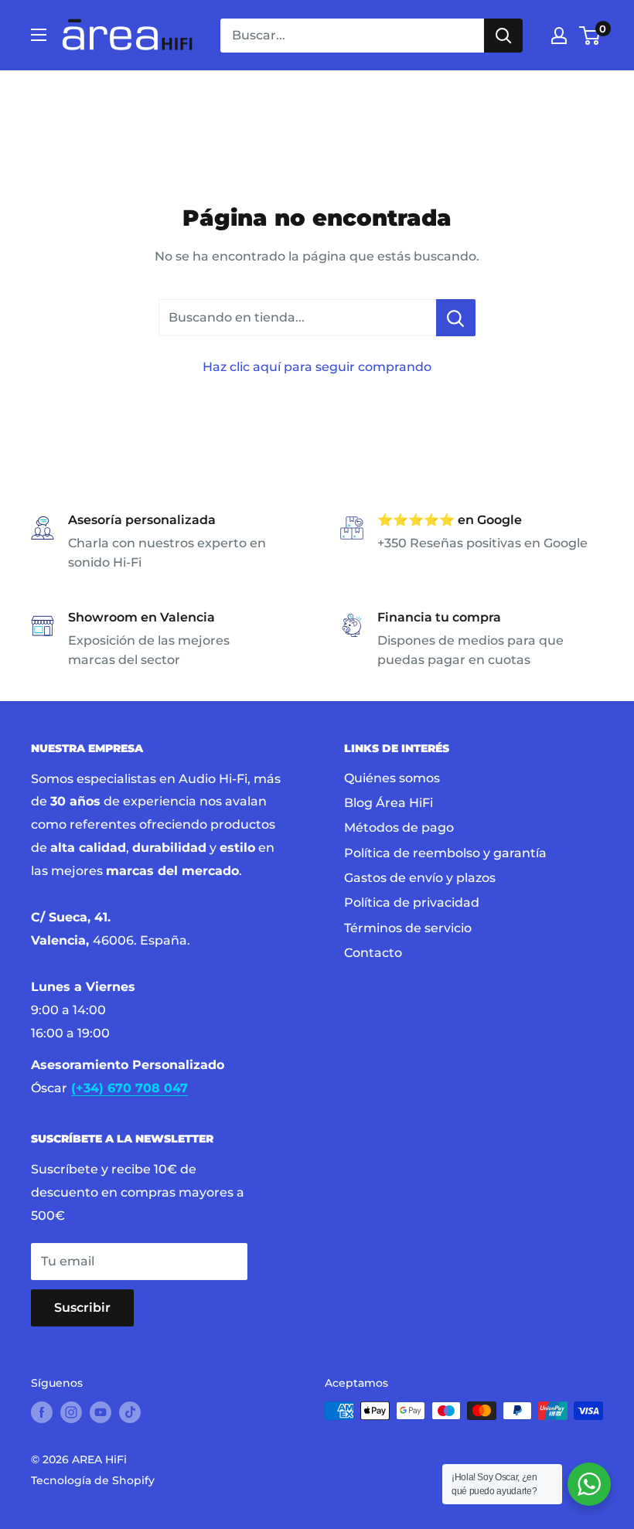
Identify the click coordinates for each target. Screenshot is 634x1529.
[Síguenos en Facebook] (42, 1412)
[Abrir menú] (38, 35)
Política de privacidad (411, 902)
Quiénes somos (392, 778)
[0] (590, 35)
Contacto (373, 952)
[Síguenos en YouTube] (100, 1412)
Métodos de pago (399, 827)
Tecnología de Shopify (93, 1480)
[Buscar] (503, 36)
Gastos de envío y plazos (420, 877)
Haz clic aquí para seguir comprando (317, 366)
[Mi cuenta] (559, 35)
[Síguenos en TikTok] (130, 1412)
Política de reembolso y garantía (445, 853)
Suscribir (82, 1307)
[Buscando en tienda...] (456, 317)
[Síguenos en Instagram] (71, 1412)
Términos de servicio (408, 928)
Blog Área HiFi (388, 802)
